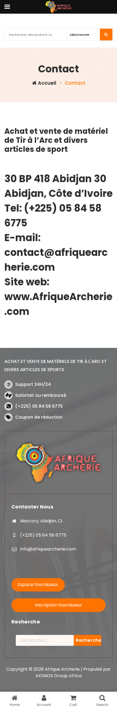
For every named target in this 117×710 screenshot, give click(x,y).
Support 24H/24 (33, 384)
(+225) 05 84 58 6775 (39, 406)
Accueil (46, 82)
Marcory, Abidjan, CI (41, 521)
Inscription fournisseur (58, 605)
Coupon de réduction (39, 417)
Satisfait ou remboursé (40, 395)
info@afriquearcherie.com (48, 549)
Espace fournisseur (38, 584)
